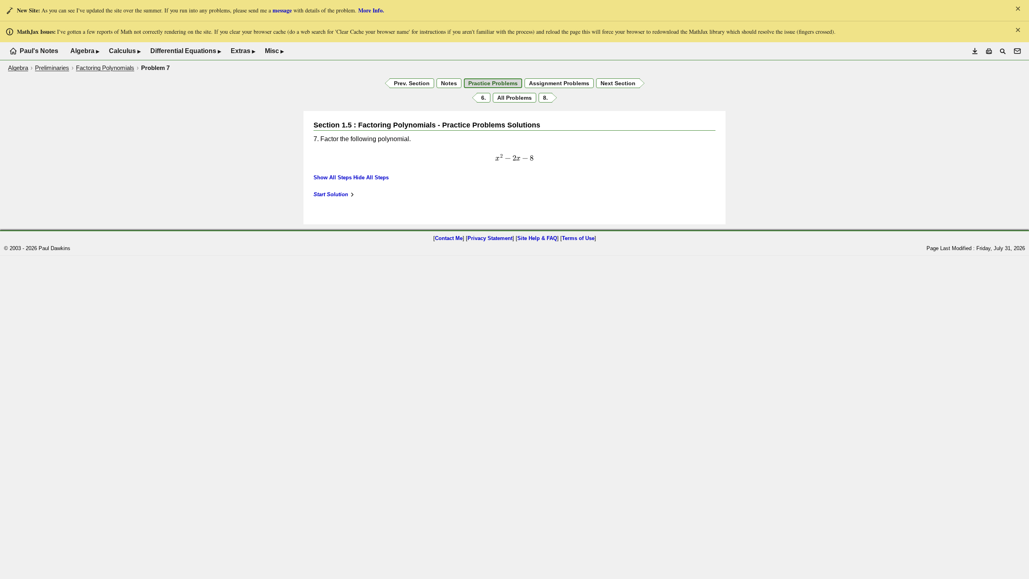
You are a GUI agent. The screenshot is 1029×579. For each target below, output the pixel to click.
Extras (243, 51)
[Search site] (1002, 51)
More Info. (371, 10)
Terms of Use (578, 238)
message (282, 10)
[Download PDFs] (975, 51)
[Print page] (989, 51)
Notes (449, 83)
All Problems (514, 97)
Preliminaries (52, 67)
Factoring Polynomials (105, 67)
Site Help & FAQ (537, 238)
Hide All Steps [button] (371, 178)
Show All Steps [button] (333, 178)
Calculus (125, 51)
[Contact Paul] (1017, 51)
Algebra (84, 51)
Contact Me (449, 238)
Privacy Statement (489, 238)
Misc (274, 51)
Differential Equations (185, 51)
